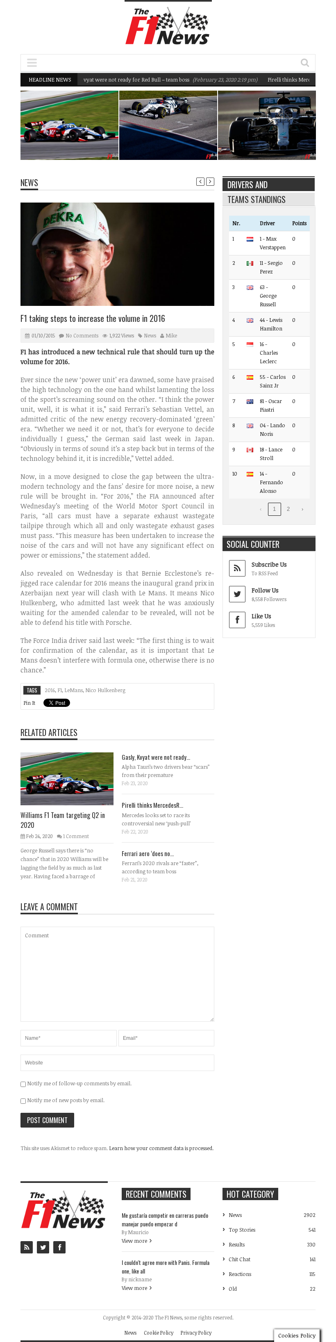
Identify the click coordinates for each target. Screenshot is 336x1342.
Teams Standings (256, 199)
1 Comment (76, 836)
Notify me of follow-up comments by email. (79, 1083)
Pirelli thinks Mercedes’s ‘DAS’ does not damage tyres (277, 136)
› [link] (302, 509)
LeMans (73, 690)
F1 (59, 690)
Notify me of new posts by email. (65, 1100)
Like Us (261, 616)
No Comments (82, 335)
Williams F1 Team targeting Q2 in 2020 (83, 140)
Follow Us (265, 590)
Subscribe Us (269, 564)
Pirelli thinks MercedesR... (152, 804)
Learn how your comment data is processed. (161, 1148)
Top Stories (242, 1229)
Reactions (240, 1274)
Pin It (29, 702)
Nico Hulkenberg (105, 690)
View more (134, 1240)
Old (233, 1288)
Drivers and (247, 184)
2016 (50, 690)
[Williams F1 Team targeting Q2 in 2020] (73, 778)
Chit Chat (239, 1259)
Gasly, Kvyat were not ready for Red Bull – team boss (110, 79)
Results (237, 1244)
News (95, 127)
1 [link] (274, 509)
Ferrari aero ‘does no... (148, 853)
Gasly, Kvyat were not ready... (156, 756)
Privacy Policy (196, 1332)
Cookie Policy (158, 1332)
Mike (171, 335)
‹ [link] (260, 509)
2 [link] (288, 509)
